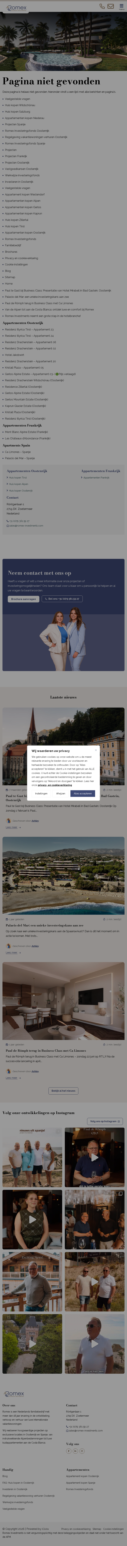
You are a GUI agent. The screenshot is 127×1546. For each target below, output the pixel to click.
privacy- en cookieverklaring (55, 785)
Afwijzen (60, 793)
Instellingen (41, 793)
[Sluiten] (96, 750)
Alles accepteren (83, 793)
